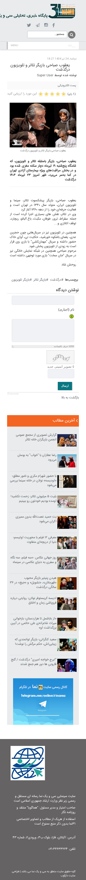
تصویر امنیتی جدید (59, 366)
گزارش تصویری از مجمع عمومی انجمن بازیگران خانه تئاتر (36, 437)
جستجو (71, 35)
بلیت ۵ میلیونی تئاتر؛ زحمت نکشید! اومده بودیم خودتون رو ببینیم (33, 498)
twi (29, 25)
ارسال (65, 385)
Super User (45, 75)
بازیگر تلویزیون (20, 280)
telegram (38, 25)
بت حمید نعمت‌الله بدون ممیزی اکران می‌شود (36, 519)
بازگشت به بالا (70, 397)
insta (46, 25)
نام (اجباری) (66, 309)
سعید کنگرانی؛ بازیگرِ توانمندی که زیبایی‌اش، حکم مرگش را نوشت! (35, 641)
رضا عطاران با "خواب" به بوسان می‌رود (36, 457)
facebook (53, 25)
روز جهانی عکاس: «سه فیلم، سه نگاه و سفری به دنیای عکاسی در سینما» (33, 560)
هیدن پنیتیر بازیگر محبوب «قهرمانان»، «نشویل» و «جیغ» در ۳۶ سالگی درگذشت (33, 583)
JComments (13, 394)
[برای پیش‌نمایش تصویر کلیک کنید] (43, 125)
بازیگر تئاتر (39, 280)
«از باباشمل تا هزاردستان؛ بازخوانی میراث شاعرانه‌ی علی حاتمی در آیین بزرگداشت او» (33, 623)
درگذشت (55, 280)
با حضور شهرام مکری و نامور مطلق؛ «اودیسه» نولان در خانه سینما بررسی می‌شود (33, 481)
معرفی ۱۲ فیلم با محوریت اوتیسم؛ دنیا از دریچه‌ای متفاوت (34, 539)
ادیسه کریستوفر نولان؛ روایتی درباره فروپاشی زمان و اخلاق (33, 600)
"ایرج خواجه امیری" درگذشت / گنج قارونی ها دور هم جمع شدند (33, 662)
